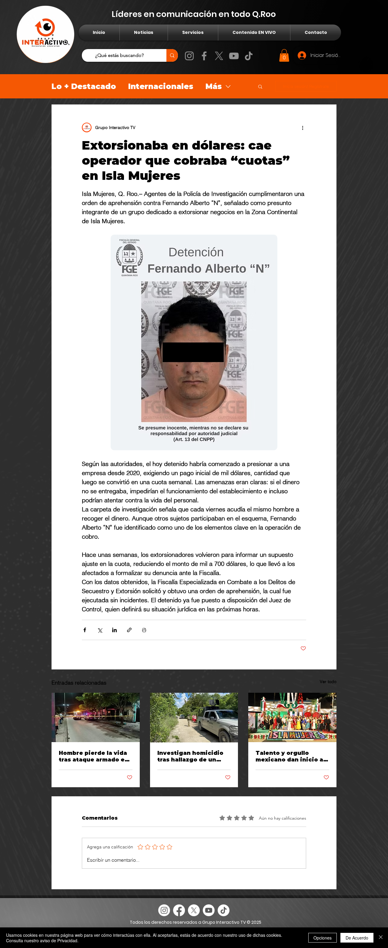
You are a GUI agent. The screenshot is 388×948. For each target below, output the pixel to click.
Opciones (322, 938)
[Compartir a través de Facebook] (85, 630)
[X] (219, 56)
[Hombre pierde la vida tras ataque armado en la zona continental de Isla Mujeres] (96, 717)
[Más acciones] (302, 127)
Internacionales (160, 86)
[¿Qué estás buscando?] (172, 55)
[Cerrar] (380, 937)
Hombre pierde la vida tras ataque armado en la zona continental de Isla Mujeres (94, 756)
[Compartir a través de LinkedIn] (114, 630)
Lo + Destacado (84, 86)
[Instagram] (189, 56)
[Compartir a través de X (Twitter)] (99, 630)
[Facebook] (204, 56)
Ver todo (328, 681)
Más (214, 86)
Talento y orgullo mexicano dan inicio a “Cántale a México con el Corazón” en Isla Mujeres (290, 756)
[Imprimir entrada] (144, 630)
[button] (284, 55)
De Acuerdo (357, 938)
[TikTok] (249, 56)
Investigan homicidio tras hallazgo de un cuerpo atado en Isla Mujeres (190, 756)
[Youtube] (209, 910)
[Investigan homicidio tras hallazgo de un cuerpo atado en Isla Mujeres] (194, 717)
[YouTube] (234, 56)
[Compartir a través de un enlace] (129, 630)
